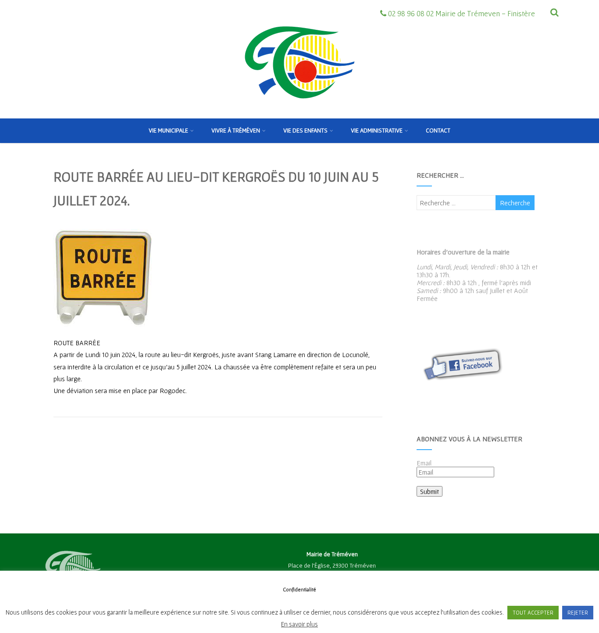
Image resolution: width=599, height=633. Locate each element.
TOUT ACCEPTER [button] (533, 612)
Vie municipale (168, 130)
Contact (438, 130)
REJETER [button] (577, 612)
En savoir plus (299, 624)
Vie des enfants (305, 130)
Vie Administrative (377, 130)
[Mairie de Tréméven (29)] (299, 114)
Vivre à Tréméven (235, 130)
